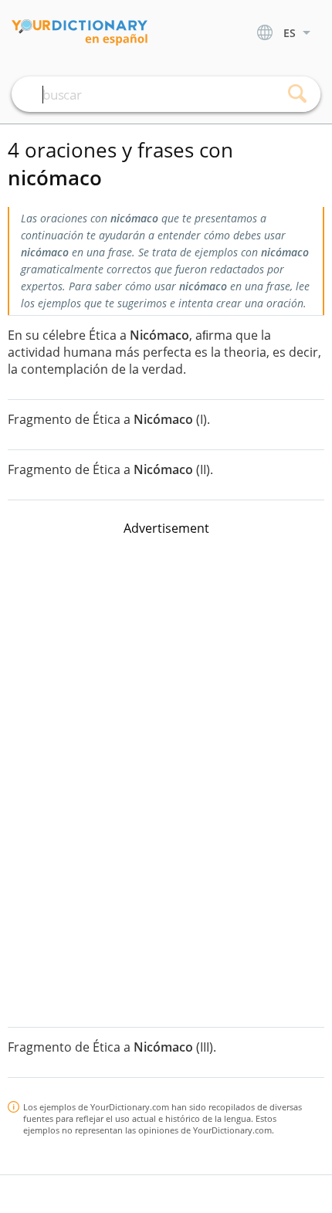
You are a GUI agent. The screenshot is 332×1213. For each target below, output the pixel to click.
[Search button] (297, 94)
